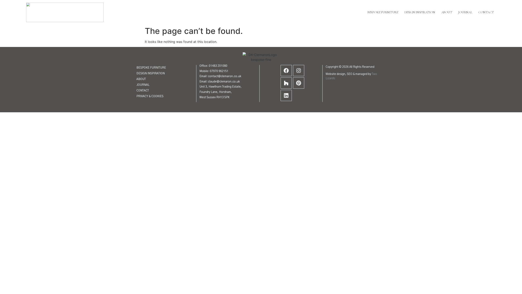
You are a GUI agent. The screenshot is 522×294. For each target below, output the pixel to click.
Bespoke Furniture (382, 12)
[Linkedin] (286, 95)
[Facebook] (286, 70)
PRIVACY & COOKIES (149, 96)
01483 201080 (218, 66)
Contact (486, 12)
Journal (465, 12)
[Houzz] (286, 83)
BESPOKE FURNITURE (151, 67)
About (446, 12)
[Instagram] (298, 70)
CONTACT (142, 90)
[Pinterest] (298, 83)
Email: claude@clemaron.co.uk (219, 81)
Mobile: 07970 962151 (213, 71)
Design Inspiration (419, 12)
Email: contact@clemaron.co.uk (220, 76)
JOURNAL (142, 85)
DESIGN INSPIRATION (150, 73)
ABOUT (141, 79)
